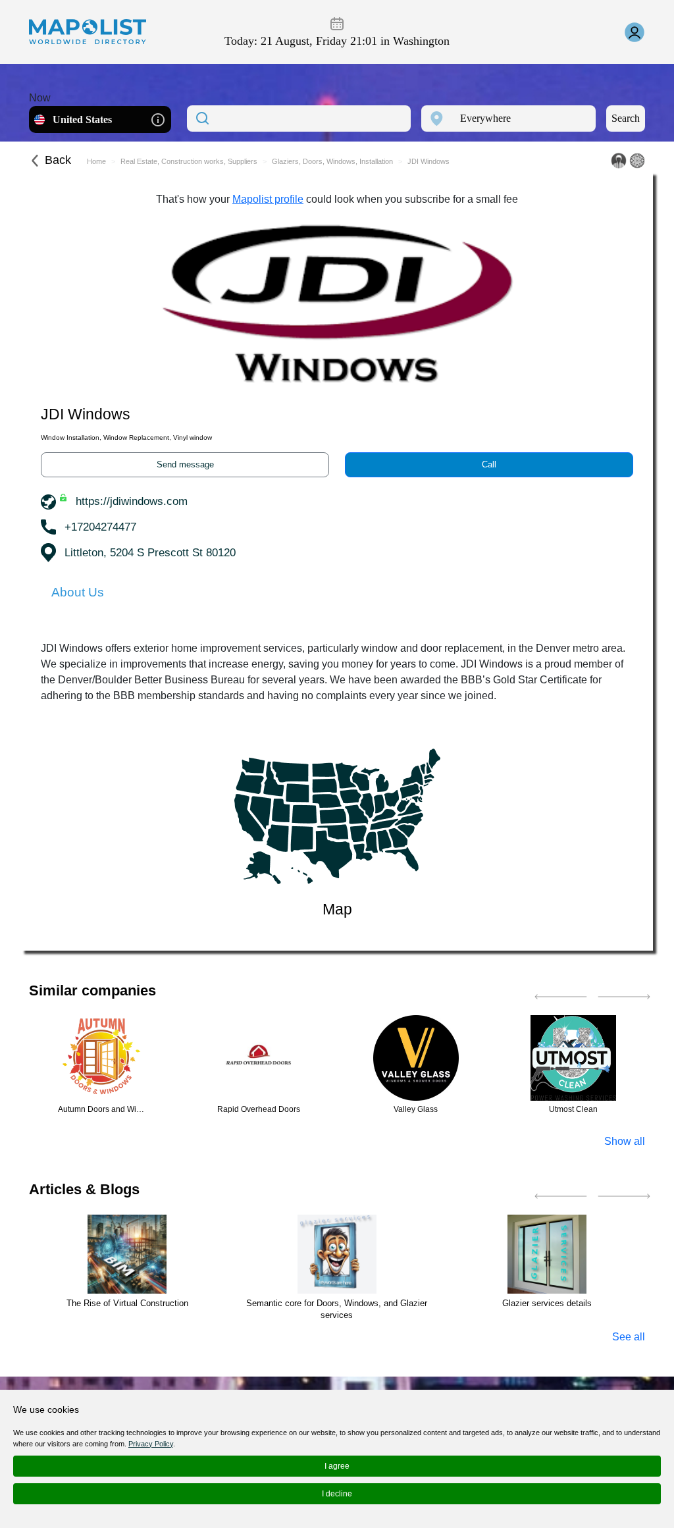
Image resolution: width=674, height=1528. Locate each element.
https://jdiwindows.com (132, 501)
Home (96, 161)
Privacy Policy (150, 1444)
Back (58, 160)
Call (489, 464)
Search (625, 118)
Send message (185, 464)
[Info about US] (158, 118)
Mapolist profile (267, 199)
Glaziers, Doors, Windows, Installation (332, 161)
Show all (624, 1141)
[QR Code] (637, 161)
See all (628, 1336)
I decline (337, 1493)
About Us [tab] (77, 592)
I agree (337, 1466)
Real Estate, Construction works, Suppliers (188, 161)
